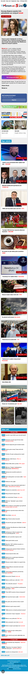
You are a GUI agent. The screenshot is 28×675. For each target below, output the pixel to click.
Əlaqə (18, 1)
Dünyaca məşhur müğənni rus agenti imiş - (14, 562)
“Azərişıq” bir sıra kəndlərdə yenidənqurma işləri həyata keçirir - (14, 588)
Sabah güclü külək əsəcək (10, 540)
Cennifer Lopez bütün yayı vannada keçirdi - (14, 435)
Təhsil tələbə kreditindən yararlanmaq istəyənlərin (12, 572)
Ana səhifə (3, 1)
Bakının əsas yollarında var (11, 618)
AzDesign (11, 668)
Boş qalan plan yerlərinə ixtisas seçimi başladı (13, 602)
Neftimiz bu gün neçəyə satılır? (11, 606)
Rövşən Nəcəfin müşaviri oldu (11, 493)
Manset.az (4, 48)
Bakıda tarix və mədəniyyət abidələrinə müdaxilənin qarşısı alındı (13, 558)
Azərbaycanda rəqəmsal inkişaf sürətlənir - (14, 549)
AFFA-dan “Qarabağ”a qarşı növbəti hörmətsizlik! (12, 501)
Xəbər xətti (8, 1)
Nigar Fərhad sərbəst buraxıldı (11, 518)
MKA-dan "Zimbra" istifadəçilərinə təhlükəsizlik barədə (12, 468)
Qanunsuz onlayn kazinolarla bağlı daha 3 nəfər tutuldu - (13, 486)
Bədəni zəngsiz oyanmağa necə (13, 626)
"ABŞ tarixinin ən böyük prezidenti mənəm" (14, 610)
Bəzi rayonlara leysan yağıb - (13, 597)
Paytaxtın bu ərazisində (13, 489)
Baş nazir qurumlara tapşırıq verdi (11, 536)
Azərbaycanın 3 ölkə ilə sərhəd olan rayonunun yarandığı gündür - (12, 532)
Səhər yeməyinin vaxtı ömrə (12, 622)
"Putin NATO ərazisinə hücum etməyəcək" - (14, 592)
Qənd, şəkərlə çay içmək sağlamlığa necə (13, 636)
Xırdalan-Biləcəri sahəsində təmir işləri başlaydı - (13, 567)
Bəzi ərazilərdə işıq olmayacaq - (13, 643)
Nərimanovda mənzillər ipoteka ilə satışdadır (11, 472)
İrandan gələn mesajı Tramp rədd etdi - (13, 450)
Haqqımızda (13, 1)
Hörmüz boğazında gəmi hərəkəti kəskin (13, 445)
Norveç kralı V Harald (11, 576)
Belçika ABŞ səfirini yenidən (13, 463)
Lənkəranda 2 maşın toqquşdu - (13, 614)
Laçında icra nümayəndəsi (12, 651)
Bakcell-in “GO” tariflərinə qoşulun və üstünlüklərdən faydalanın (12, 545)
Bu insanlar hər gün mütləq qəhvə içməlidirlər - (12, 631)
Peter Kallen (9, 515)
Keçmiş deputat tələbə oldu (10, 553)
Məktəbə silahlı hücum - (11, 459)
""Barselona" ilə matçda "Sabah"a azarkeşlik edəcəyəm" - (12, 648)
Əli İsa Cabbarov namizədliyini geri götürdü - (14, 506)
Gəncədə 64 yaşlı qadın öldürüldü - (14, 523)
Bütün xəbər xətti (5, 655)
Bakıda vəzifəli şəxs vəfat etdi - (12, 580)
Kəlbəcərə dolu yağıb (9, 481)
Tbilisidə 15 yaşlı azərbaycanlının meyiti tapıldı (13, 454)
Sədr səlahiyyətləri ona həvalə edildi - (14, 477)
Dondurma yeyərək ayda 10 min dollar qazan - (12, 440)
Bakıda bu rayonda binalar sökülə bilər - (13, 511)
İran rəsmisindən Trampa (12, 497)
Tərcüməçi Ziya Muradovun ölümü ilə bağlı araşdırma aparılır (14, 528)
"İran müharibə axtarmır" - (12, 583)
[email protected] (17, 663)
